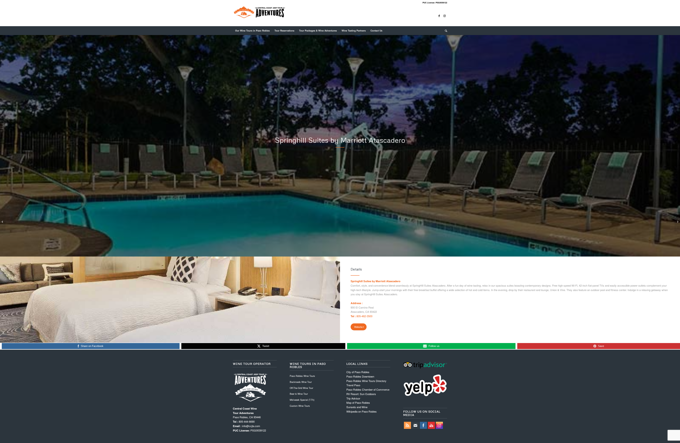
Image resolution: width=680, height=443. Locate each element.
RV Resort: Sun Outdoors (361, 394)
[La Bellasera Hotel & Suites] (2, 221)
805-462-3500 (364, 316)
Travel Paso (353, 385)
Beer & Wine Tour (299, 393)
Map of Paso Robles (358, 402)
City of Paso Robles (357, 372)
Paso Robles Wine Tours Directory (366, 381)
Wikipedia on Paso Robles (361, 411)
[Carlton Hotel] (677, 221)
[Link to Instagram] (444, 15)
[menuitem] (252, 30)
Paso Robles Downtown (360, 376)
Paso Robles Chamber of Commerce (367, 389)
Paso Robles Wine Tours (302, 376)
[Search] (445, 30)
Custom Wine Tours (300, 405)
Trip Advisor (353, 398)
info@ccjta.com (251, 426)
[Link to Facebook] (439, 15)
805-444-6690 (247, 421)
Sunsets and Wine (356, 407)
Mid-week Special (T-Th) (302, 399)
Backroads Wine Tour (301, 382)
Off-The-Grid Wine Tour (301, 388)
